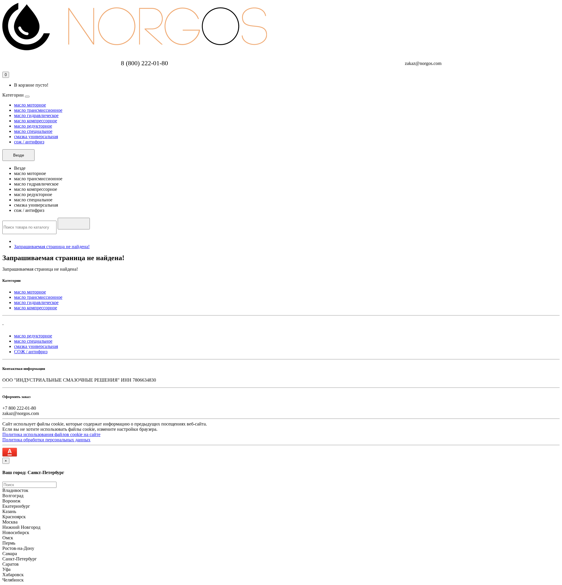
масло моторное (30, 104)
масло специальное (33, 131)
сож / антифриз (29, 141)
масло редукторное (33, 125)
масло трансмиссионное (38, 110)
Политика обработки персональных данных (46, 439)
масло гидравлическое (36, 115)
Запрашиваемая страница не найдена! (52, 246)
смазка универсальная (36, 136)
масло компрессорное (35, 120)
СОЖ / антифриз (30, 351)
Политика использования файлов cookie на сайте (51, 434)
